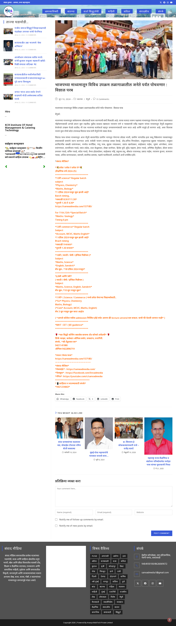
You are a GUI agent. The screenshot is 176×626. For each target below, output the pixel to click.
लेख (93, 597)
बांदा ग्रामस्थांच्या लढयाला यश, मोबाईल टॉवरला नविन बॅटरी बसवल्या (69, 445)
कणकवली (105, 561)
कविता (123, 561)
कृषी (102, 566)
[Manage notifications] (169, 620)
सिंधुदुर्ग (118, 612)
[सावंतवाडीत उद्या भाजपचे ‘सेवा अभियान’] (8, 45)
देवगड (103, 576)
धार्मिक (123, 576)
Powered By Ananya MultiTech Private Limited (95, 622)
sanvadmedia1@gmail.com (155, 572)
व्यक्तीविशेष (107, 602)
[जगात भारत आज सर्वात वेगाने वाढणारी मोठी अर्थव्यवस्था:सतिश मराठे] (8, 96)
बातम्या (80, 99)
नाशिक (115, 581)
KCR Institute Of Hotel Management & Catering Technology (20, 127)
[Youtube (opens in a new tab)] (170, 2)
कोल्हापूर (112, 566)
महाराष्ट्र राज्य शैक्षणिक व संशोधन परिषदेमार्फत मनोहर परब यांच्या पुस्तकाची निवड (158, 461)
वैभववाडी (95, 602)
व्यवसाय (120, 602)
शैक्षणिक (95, 607)
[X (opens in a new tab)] (161, 2)
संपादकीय (106, 607)
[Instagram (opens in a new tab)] (167, 2)
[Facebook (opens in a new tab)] (164, 2)
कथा (114, 561)
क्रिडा (122, 566)
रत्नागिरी (112, 591)
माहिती (94, 591)
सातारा (117, 607)
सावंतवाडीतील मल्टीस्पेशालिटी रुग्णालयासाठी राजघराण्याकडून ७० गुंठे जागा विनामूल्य (30, 78)
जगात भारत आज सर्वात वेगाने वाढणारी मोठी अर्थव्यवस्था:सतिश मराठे (28, 95)
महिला (111, 586)
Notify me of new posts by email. (76, 525)
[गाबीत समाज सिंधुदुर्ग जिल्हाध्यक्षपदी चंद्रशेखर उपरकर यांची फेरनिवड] (8, 31)
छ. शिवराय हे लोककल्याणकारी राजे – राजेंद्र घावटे (128, 445)
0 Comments (103, 99)
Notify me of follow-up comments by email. (81, 519)
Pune (94, 556)
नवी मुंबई (95, 581)
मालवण (122, 586)
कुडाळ (94, 566)
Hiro (7, 111)
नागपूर (105, 581)
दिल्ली (94, 576)
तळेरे (119, 571)
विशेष (113, 597)
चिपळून (102, 571)
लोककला (102, 597)
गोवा (93, 571)
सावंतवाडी (107, 612)
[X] (137, 583)
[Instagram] (152, 583)
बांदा (93, 586)
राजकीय (123, 591)
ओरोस (94, 561)
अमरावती (105, 556)
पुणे (123, 581)
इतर (124, 556)
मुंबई (103, 591)
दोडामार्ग (113, 576)
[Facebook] (145, 583)
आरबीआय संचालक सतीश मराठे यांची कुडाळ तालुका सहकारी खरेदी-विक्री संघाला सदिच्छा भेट (30, 61)
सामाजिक (95, 612)
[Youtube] (160, 583)
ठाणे (111, 571)
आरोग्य (115, 556)
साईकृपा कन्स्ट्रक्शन (14, 143)
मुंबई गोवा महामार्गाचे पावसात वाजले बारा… (98, 454)
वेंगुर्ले (88, 99)
